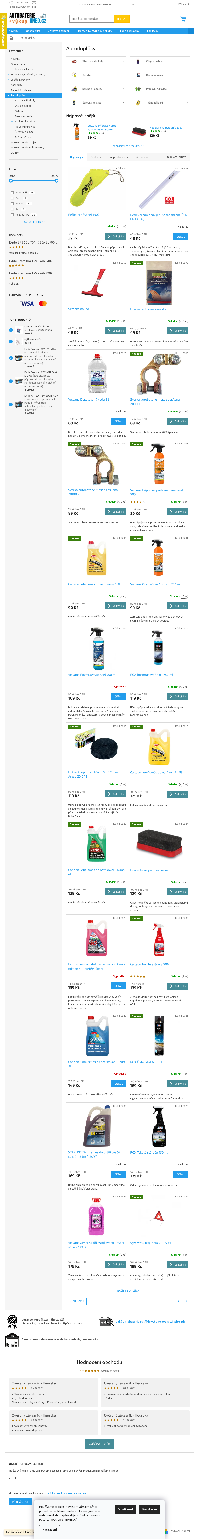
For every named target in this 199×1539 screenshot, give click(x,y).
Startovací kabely (25, 101)
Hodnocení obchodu (99, 1362)
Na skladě (24, 193)
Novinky (15, 59)
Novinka (23, 204)
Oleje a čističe (23, 106)
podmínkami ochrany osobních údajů (65, 1493)
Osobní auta (18, 64)
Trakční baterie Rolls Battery (27, 148)
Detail (180, 236)
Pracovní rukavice (25, 127)
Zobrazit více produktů (126, 145)
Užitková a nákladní (22, 69)
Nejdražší (96, 157)
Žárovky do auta (24, 132)
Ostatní (19, 111)
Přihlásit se (20, 1502)
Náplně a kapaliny (25, 121)
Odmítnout (125, 1509)
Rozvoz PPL (25, 215)
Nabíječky (16, 85)
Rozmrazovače (23, 116)
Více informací (67, 1520)
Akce (21, 198)
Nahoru (78, 1301)
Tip (20, 209)
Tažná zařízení (23, 137)
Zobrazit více (99, 1443)
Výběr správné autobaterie (95, 4)
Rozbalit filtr (32, 222)
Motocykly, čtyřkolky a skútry (28, 74)
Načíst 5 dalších (128, 1290)
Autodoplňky (18, 95)
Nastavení (49, 1529)
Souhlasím (149, 1509)
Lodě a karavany (20, 80)
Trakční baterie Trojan (24, 143)
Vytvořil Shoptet (180, 1531)
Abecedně (142, 157)
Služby (15, 153)
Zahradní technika (21, 90)
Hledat (122, 18)
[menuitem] (13, 31)
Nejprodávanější (119, 157)
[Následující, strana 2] (178, 1301)
